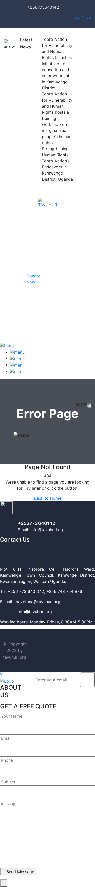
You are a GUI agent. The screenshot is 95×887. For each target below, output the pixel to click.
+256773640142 (36, 523)
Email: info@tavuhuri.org (41, 529)
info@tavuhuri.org (26, 611)
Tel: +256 (9, 591)
